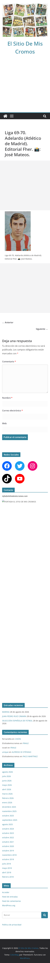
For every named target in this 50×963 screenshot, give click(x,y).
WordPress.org (8, 905)
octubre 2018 (8, 859)
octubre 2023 (8, 833)
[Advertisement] (25, 86)
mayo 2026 (7, 785)
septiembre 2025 (9, 820)
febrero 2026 (8, 798)
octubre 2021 (8, 842)
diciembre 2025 (9, 807)
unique (5, 752)
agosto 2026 (7, 772)
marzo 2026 (7, 793)
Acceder (5, 892)
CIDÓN (18, 739)
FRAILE (26, 743)
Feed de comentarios (11, 901)
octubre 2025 (8, 815)
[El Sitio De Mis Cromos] (5, 116)
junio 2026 (6, 780)
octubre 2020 (8, 846)
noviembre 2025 (9, 811)
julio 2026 (6, 776)
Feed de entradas (10, 896)
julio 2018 (6, 863)
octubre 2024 (8, 828)
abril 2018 (6, 872)
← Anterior (7, 322)
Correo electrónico (12, 410)
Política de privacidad (11, 924)
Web (4, 423)
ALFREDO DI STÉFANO (21, 752)
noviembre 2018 (9, 855)
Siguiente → (42, 328)
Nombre (7, 397)
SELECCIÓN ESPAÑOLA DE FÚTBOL (17, 720)
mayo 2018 (7, 868)
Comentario (9, 361)
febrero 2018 (8, 877)
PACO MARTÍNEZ (30, 756)
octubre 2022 (8, 837)
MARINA (5, 712)
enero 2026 (7, 802)
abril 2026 (6, 789)
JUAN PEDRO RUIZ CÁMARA (14, 716)
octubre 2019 (8, 850)
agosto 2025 (7, 824)
